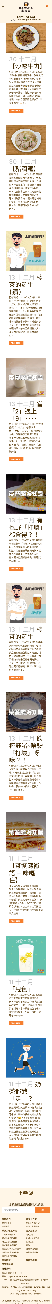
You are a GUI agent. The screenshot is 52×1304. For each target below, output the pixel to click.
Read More (16, 110)
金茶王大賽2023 (33, 1223)
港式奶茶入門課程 (9, 1238)
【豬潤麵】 (24, 169)
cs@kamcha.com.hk (17, 1276)
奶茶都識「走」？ (25, 1091)
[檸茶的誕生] (26, 603)
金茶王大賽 (31, 1219)
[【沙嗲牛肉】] (26, 38)
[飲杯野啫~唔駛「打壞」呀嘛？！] (26, 712)
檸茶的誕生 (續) (26, 284)
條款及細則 (31, 1260)
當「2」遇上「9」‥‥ (26, 411)
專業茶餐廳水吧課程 (10, 1252)
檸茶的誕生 (26, 633)
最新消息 (5, 1226)
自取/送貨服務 (32, 1249)
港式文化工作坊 (9, 1230)
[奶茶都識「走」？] (26, 1058)
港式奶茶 (29, 1234)
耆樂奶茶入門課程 (9, 1256)
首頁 (12, 19)
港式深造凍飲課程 (9, 1245)
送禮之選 (29, 1241)
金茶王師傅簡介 (8, 1234)
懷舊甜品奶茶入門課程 (11, 1249)
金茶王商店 (31, 1230)
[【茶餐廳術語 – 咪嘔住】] (26, 832)
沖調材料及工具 (32, 1238)
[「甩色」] (26, 955)
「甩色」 (21, 989)
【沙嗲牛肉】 (27, 66)
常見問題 (6, 1260)
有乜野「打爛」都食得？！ (26, 527)
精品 (28, 1245)
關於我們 (6, 1219)
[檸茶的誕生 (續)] (26, 251)
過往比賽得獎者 (32, 1226)
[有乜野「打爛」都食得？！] (26, 494)
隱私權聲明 (7, 1263)
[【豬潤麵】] (26, 140)
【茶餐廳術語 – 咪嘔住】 (24, 873)
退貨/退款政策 (32, 1252)
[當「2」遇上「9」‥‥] (26, 377)
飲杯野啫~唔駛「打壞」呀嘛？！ (26, 749)
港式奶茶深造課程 (9, 1241)
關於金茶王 (6, 1223)
